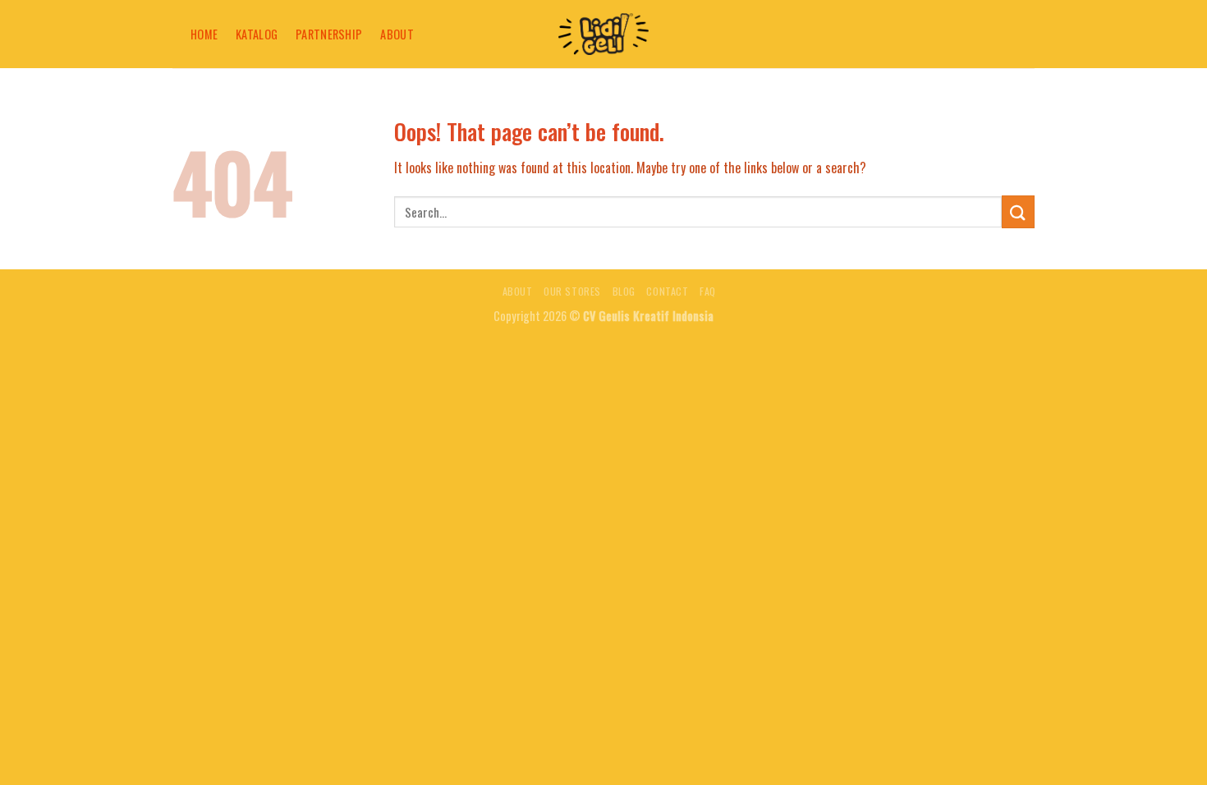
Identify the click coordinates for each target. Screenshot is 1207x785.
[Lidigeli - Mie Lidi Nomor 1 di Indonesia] (603, 34)
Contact (667, 291)
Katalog (257, 34)
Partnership (329, 34)
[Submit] (1018, 211)
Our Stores (572, 291)
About (396, 34)
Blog (624, 291)
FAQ (708, 291)
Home (204, 34)
